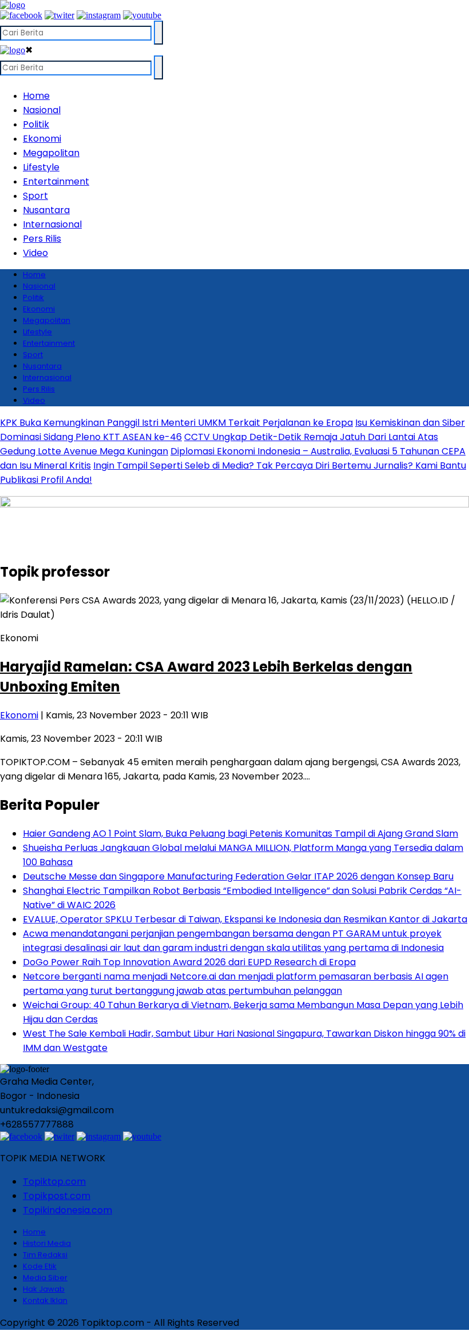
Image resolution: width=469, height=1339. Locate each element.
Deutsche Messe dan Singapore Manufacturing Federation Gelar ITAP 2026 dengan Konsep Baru (238, 876)
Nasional (42, 110)
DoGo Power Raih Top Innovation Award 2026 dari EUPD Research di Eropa (189, 962)
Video (35, 252)
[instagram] (99, 15)
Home (36, 95)
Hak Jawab (44, 1289)
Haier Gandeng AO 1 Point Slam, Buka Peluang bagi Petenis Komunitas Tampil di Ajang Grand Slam (240, 833)
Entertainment (56, 181)
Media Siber (45, 1277)
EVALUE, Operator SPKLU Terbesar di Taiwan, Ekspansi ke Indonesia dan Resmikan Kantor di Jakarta (245, 919)
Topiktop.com (54, 1181)
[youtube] (142, 15)
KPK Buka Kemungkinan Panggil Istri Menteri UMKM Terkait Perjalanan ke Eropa (176, 422)
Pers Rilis (42, 238)
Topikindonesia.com (67, 1210)
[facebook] (21, 15)
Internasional (52, 224)
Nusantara (46, 210)
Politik (36, 124)
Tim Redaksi (45, 1254)
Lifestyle (41, 167)
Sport (35, 195)
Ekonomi (42, 138)
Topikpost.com (56, 1195)
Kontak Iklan (45, 1300)
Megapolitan (51, 152)
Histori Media (47, 1243)
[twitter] (59, 15)
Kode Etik (40, 1266)
